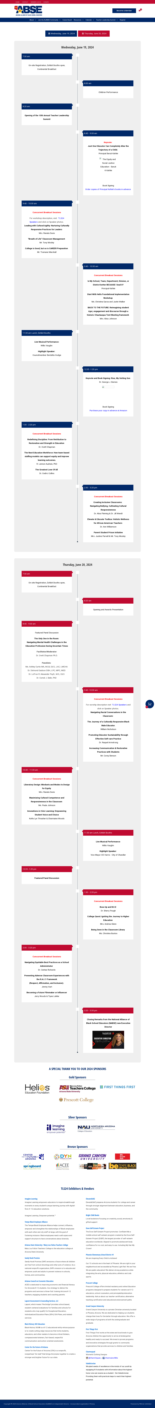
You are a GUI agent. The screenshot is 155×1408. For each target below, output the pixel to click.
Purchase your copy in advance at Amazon (108, 410)
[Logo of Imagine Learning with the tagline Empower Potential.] (56, 1129)
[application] (35, 20)
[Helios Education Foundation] (37, 1089)
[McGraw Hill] (122, 1157)
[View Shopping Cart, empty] (139, 10)
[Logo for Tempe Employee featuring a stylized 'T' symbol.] (122, 1166)
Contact (25, 2)
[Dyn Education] (62, 1157)
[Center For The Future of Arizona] (32, 1157)
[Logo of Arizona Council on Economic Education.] (62, 1166)
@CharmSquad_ (95, 1358)
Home (17, 2)
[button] (124, 10)
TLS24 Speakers (119, 705)
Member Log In (36, 2)
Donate (46, 2)
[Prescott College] (76, 1100)
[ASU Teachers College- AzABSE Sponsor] (77, 1089)
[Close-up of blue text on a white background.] (117, 1087)
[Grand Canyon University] (92, 1157)
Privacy (92, 1404)
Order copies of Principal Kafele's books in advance (108, 189)
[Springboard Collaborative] (32, 1166)
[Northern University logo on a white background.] (96, 1129)
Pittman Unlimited (145, 1404)
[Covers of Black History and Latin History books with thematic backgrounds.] (92, 1166)
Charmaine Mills (111, 1358)
